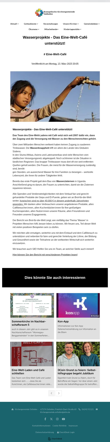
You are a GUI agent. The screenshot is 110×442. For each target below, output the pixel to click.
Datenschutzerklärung (45, 432)
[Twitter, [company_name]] (51, 419)
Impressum (73, 425)
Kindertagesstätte (72, 29)
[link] (14, 24)
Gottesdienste (30, 24)
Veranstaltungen (50, 24)
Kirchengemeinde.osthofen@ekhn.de (55, 412)
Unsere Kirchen (70, 24)
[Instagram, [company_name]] (57, 419)
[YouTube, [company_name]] (63, 419)
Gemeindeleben (91, 24)
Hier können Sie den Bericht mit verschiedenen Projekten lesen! (45, 254)
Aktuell (13, 24)
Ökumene (33, 29)
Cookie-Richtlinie (59, 425)
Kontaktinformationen (41, 425)
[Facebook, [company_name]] (45, 419)
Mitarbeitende (50, 29)
